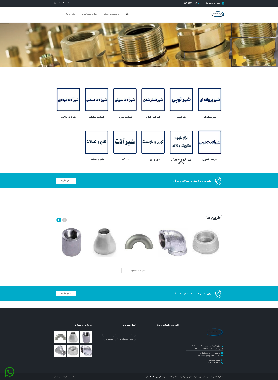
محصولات (108, 335)
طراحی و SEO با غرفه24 (151, 376)
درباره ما (121, 335)
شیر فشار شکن (153, 117)
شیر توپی (181, 117)
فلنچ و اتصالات (97, 159)
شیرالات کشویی (209, 159)
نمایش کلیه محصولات (138, 270)
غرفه (73, 376)
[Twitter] (63, 3)
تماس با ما (70, 14)
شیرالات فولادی (68, 117)
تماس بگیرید (66, 180)
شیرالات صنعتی (96, 117)
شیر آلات (125, 159)
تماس (56, 376)
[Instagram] (55, 3)
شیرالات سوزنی (125, 117)
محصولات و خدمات (111, 14)
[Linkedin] (59, 3)
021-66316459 (190, 3)
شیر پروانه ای (209, 117)
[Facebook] (67, 3)
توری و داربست (153, 159)
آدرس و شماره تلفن (212, 3)
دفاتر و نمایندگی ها (89, 14)
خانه (127, 14)
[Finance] (217, 14)
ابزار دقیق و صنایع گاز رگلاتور (181, 161)
